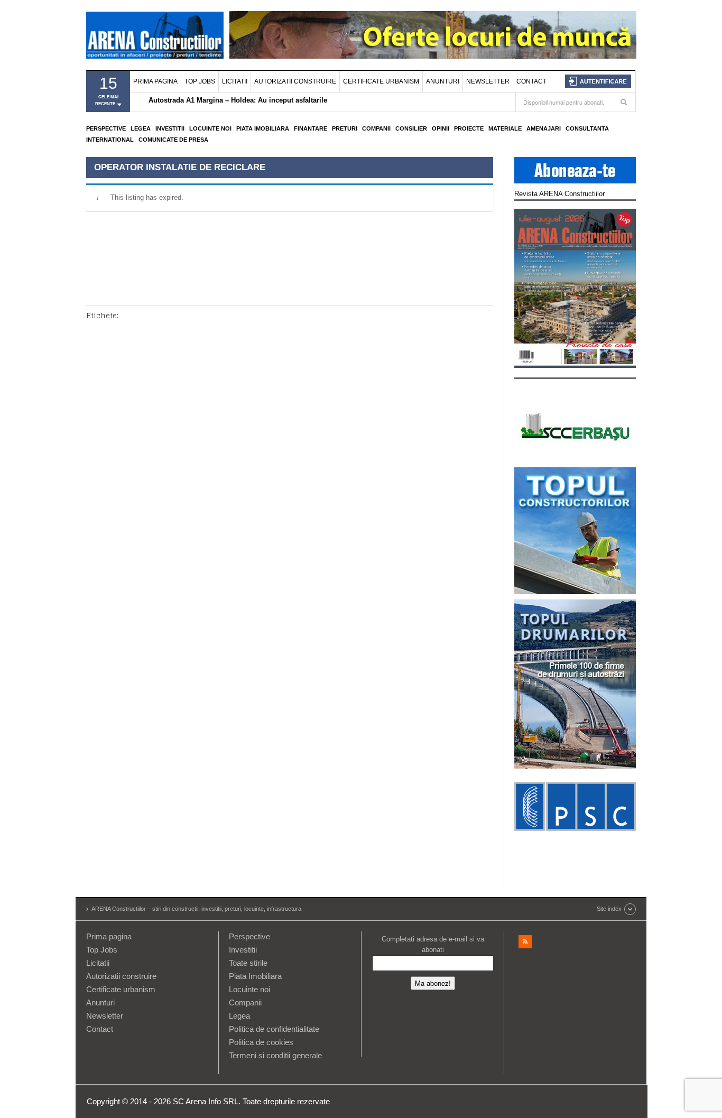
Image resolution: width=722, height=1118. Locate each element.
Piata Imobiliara (262, 128)
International (110, 139)
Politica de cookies (261, 1042)
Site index (609, 909)
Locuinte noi (210, 128)
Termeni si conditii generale (275, 1055)
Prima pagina (155, 81)
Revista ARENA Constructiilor (559, 194)
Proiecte (469, 128)
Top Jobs (199, 81)
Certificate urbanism (381, 81)
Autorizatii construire (295, 81)
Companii (376, 128)
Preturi (344, 128)
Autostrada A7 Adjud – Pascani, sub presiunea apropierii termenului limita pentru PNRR (293, 103)
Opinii (440, 128)
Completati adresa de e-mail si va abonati (433, 944)
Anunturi (442, 81)
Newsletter (488, 81)
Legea (141, 128)
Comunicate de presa (173, 139)
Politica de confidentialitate (274, 1028)
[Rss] (525, 941)
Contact (531, 81)
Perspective (106, 128)
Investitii (169, 128)
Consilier (411, 128)
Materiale (505, 128)
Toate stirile (248, 962)
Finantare (310, 128)
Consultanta (587, 128)
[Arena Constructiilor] (155, 35)
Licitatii (234, 81)
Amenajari (543, 128)
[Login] (598, 81)
